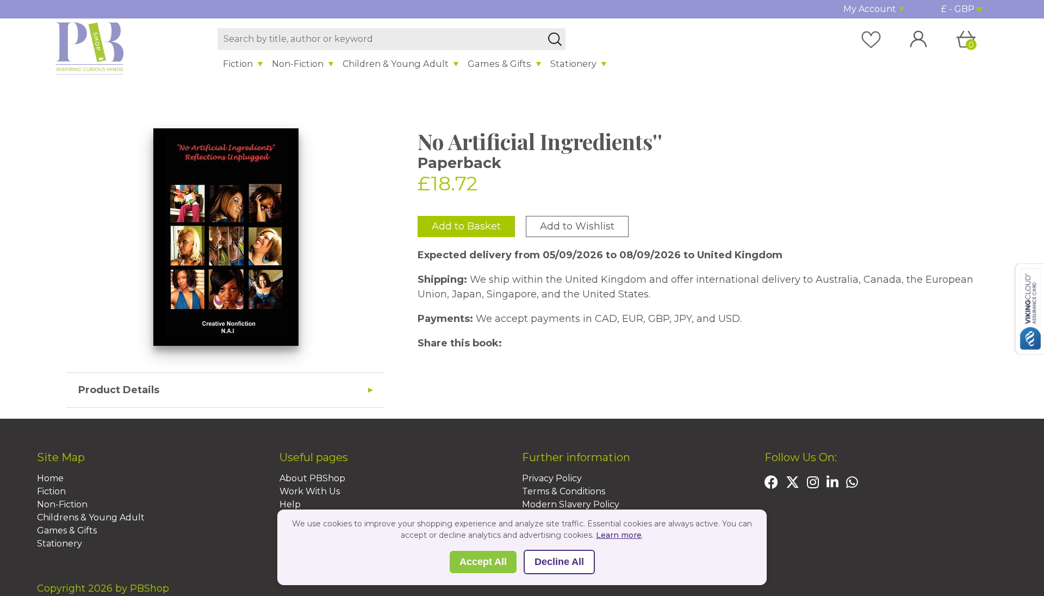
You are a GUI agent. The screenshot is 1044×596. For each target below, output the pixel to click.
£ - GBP (957, 9)
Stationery (573, 63)
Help (290, 504)
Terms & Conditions (563, 491)
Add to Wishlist (577, 226)
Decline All (559, 561)
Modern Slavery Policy (570, 504)
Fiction (238, 63)
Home (50, 478)
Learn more (619, 535)
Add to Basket (466, 226)
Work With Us (309, 491)
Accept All (483, 561)
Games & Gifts (499, 63)
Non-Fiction (298, 63)
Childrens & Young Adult (91, 517)
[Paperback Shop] (89, 47)
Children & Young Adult (396, 63)
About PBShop (312, 478)
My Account (869, 9)
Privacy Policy (552, 478)
